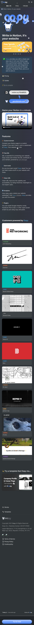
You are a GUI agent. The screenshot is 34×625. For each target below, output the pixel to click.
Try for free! (17, 622)
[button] (29, 2)
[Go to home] (4, 2)
